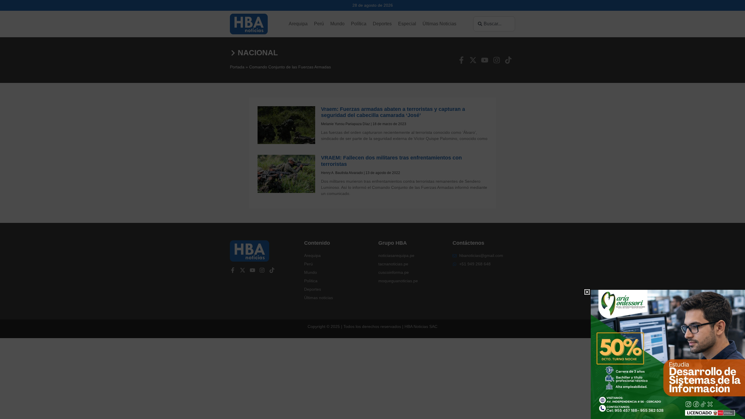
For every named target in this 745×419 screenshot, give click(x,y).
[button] (587, 292)
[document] (372, 209)
